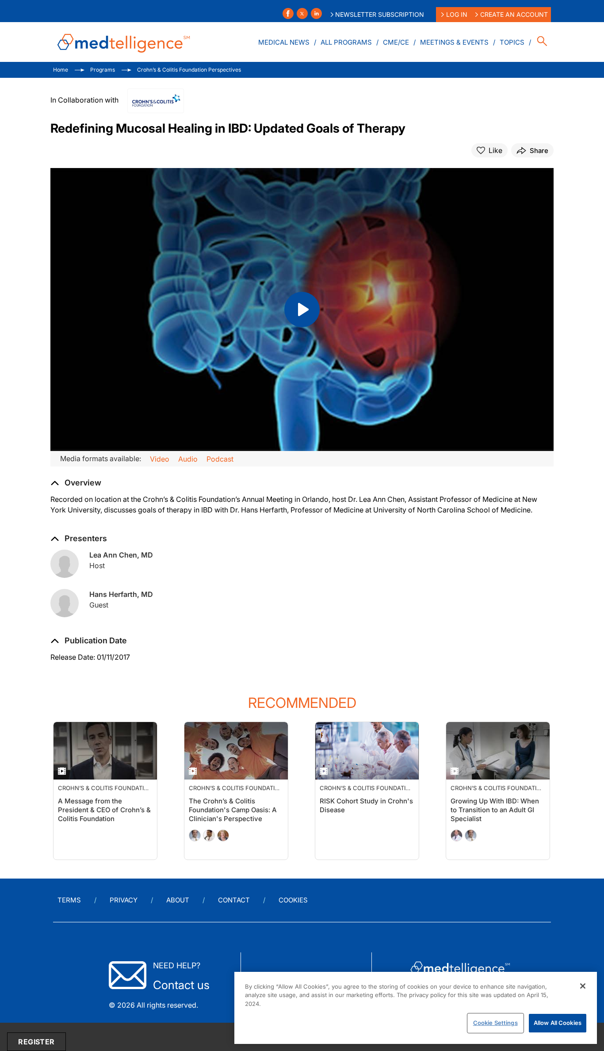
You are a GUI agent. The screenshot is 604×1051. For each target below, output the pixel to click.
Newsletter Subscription (379, 14)
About (177, 900)
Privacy (124, 900)
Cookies (293, 900)
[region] (415, 1008)
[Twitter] (302, 13)
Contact (234, 900)
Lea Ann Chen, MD (121, 554)
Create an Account (514, 14)
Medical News (284, 42)
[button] (88, 640)
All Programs (346, 42)
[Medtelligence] (124, 42)
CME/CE (396, 42)
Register (36, 1041)
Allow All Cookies (557, 1022)
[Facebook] (288, 13)
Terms (69, 900)
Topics (512, 42)
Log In (456, 14)
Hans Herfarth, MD (121, 594)
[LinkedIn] (316, 13)
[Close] (583, 986)
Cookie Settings (495, 1022)
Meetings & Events (454, 42)
